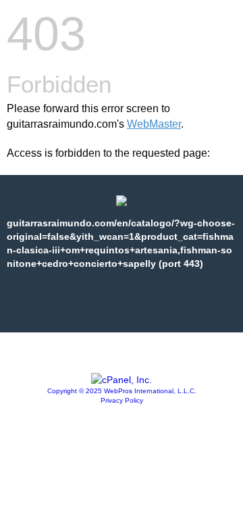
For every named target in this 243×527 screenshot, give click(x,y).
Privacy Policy (122, 400)
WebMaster (154, 124)
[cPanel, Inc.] (121, 379)
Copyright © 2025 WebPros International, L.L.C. (121, 391)
